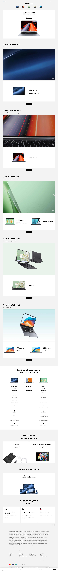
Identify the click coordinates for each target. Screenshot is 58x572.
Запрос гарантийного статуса (32, 555)
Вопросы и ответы (21, 555)
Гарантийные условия (31, 554)
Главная (10, 547)
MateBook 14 (43, 386)
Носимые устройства (11, 553)
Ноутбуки (27, 3)
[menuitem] (13, 552)
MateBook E (32, 285)
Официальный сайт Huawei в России (44, 556)
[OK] (24, 564)
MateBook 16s (29, 386)
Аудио (9, 556)
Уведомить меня (36, 93)
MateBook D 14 (20, 348)
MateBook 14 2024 (21, 220)
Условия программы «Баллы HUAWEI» (23, 556)
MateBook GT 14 (29, 13)
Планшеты (10, 555)
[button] (52, 1)
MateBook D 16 (46, 348)
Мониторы (30, 3)
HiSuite (30, 556)
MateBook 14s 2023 (48, 221)
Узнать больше (29, 18)
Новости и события (42, 553)
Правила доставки (21, 553)
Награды (41, 555)
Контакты (41, 554)
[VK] (22, 564)
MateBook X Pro (33, 90)
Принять (55, 569)
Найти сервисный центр (32, 553)
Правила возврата (21, 554)
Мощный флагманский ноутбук (29, 14)
